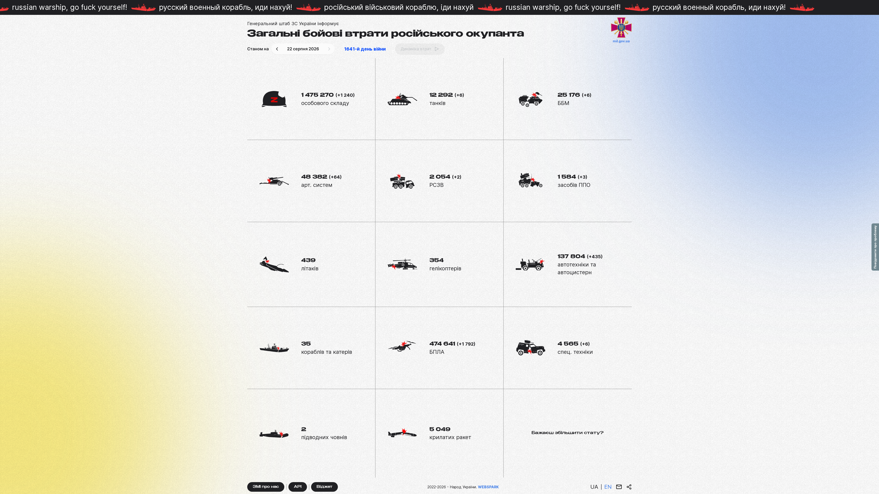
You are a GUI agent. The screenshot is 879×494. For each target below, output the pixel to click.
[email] (619, 487)
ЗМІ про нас (266, 487)
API (297, 487)
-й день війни (365, 49)
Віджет (324, 487)
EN (608, 486)
